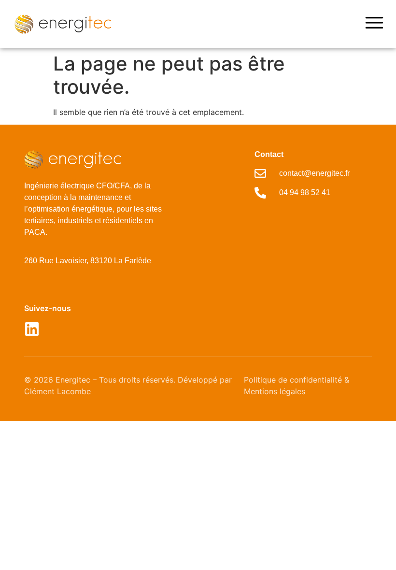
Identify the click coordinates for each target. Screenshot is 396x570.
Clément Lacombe (57, 391)
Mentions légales (274, 391)
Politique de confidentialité (293, 380)
